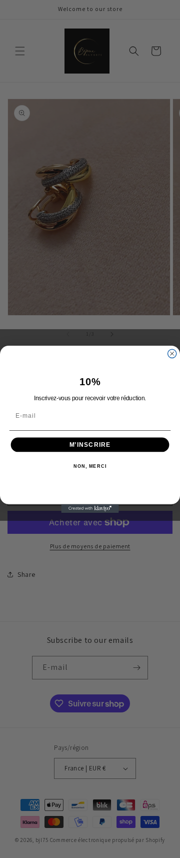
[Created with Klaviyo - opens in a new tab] (89, 508)
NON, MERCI (90, 466)
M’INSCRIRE (90, 444)
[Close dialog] (172, 353)
